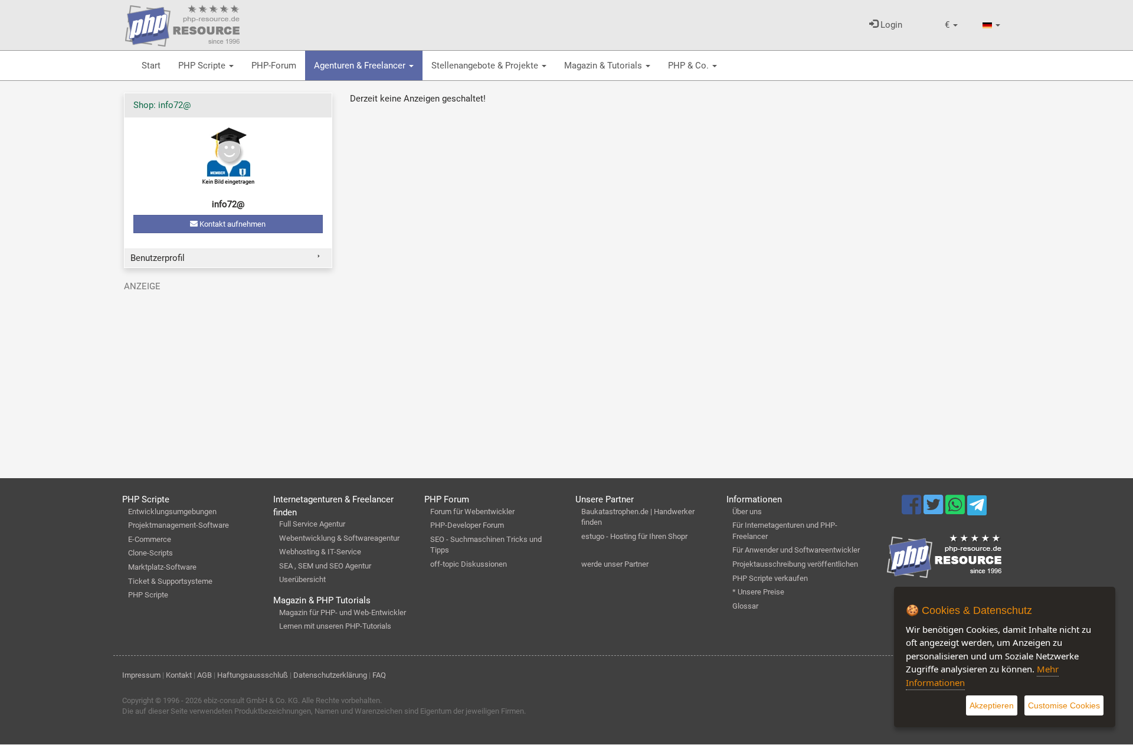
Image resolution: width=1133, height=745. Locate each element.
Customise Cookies (1064, 705)
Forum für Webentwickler (472, 511)
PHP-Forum (273, 65)
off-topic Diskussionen (468, 564)
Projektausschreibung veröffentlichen (795, 564)
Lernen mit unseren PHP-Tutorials (335, 626)
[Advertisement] (228, 379)
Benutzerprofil (157, 258)
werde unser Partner (615, 564)
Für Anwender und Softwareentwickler (796, 549)
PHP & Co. (689, 65)
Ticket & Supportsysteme (170, 581)
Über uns (747, 511)
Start (151, 65)
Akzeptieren (992, 705)
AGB (204, 675)
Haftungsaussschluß (252, 675)
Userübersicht (302, 579)
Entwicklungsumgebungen (172, 511)
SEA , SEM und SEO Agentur (325, 565)
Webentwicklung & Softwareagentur (339, 538)
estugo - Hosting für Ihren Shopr (634, 536)
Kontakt (179, 675)
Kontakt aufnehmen (232, 224)
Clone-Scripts (150, 552)
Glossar (745, 606)
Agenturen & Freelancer (361, 65)
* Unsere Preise (758, 591)
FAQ (379, 675)
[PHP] (182, 23)
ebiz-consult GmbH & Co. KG (251, 700)
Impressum (141, 675)
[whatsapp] (956, 510)
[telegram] (977, 508)
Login (890, 24)
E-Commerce (149, 539)
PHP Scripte (203, 65)
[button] (951, 25)
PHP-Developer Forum (467, 525)
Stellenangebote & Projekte (486, 65)
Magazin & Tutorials (604, 65)
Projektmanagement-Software (178, 525)
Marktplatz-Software (162, 567)
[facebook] (913, 510)
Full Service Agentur (312, 523)
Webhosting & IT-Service (320, 551)
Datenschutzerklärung (330, 675)
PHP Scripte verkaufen (770, 578)
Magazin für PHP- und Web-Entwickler (342, 612)
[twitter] (934, 510)
